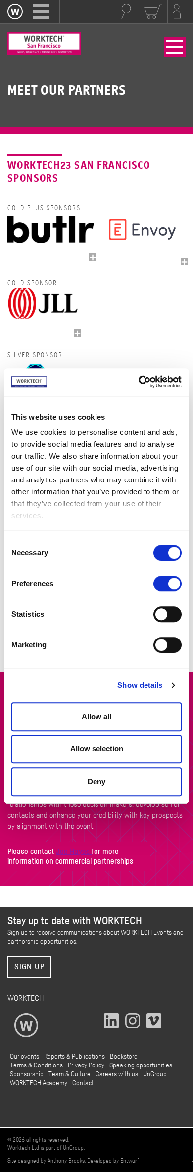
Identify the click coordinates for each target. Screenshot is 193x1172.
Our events (24, 1056)
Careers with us (117, 1074)
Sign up (29, 967)
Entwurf (129, 1161)
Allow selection (96, 749)
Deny (96, 781)
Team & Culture (69, 1074)
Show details (139, 685)
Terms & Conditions (36, 1065)
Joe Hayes (74, 851)
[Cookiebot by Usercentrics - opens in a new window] (139, 381)
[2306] (184, 261)
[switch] (167, 583)
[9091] (77, 333)
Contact (83, 1083)
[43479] (92, 257)
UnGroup (155, 1074)
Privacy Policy (86, 1065)
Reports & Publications (74, 1056)
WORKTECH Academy (38, 1083)
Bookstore (124, 1056)
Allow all (96, 716)
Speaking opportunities (140, 1065)
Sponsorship (27, 1074)
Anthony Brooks (66, 1161)
